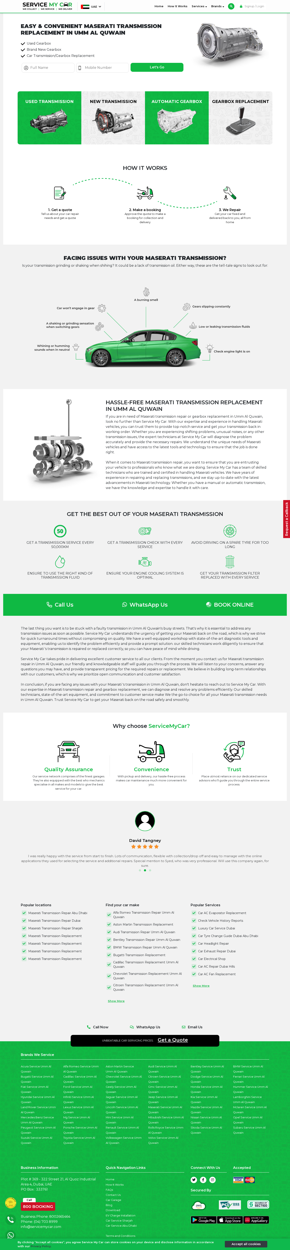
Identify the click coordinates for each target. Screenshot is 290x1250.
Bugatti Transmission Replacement (139, 955)
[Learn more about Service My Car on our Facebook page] (203, 1180)
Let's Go (157, 67)
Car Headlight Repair (213, 944)
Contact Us (113, 1194)
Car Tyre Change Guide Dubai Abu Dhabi (228, 936)
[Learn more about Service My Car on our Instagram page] (212, 1180)
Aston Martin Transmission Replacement (143, 924)
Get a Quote (173, 1040)
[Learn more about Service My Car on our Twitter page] (194, 1180)
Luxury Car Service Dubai (216, 928)
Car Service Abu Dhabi (121, 1225)
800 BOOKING (38, 1205)
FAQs (109, 1189)
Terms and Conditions (120, 1235)
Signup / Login (254, 6)
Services (198, 6)
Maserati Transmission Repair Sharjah (55, 928)
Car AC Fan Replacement (217, 974)
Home (160, 6)
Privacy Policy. (41, 1246)
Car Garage (113, 1200)
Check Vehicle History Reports (220, 921)
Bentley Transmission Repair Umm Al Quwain (146, 940)
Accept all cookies (246, 1244)
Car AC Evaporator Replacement (222, 913)
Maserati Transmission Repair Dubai (54, 921)
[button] (139, 870)
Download (113, 1210)
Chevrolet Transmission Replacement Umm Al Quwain (147, 976)
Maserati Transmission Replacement (55, 936)
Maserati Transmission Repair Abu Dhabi (57, 913)
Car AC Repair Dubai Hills (216, 966)
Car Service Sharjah (119, 1220)
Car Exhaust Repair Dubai (217, 951)
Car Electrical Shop (212, 959)
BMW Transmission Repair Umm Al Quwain (145, 947)
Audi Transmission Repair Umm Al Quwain (144, 932)
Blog (109, 1205)
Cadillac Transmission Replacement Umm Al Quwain (145, 964)
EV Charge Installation (120, 1215)
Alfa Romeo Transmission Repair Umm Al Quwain (143, 915)
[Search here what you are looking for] (231, 6)
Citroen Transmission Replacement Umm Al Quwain (145, 987)
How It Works (177, 6)
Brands (216, 6)
